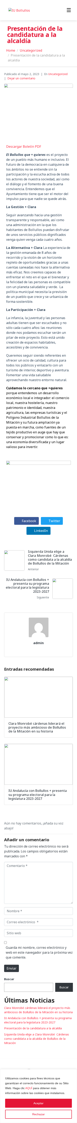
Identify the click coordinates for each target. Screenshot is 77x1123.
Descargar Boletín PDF (23, 146)
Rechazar (38, 1114)
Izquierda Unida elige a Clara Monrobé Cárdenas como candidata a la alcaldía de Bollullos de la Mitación (36, 1038)
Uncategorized (58, 74)
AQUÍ (28, 1088)
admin (38, 643)
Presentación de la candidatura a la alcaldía (33, 1028)
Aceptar (38, 1103)
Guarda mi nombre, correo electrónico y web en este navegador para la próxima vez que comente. (39, 952)
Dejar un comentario (21, 78)
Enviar (11, 968)
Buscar (9, 979)
